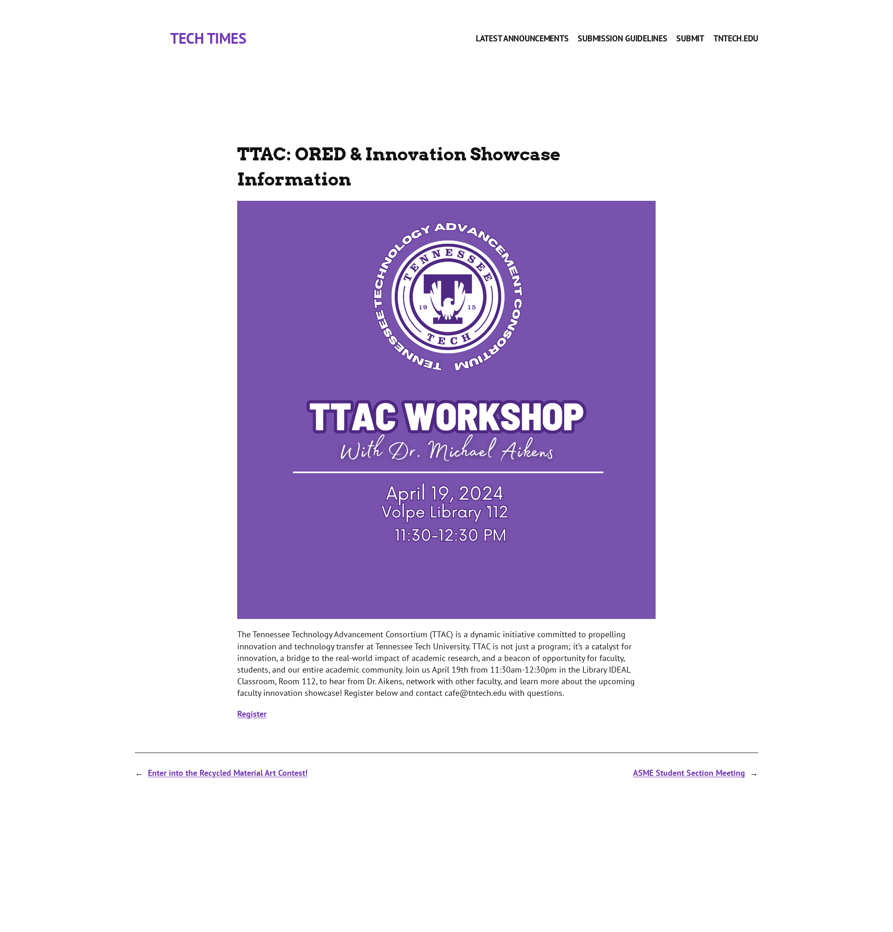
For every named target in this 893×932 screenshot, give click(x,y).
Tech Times (208, 38)
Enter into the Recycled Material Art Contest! (227, 772)
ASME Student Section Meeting (689, 772)
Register (252, 713)
